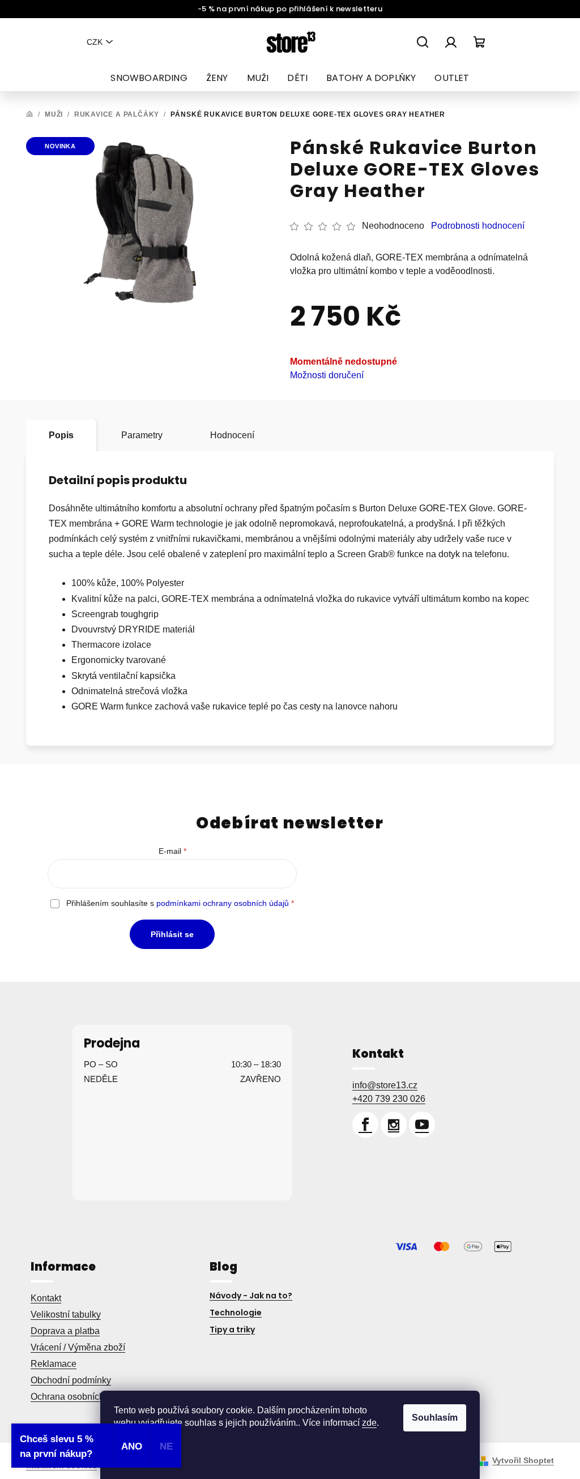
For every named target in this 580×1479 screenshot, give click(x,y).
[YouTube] (422, 1125)
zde (369, 1422)
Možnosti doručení (327, 375)
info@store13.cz (384, 1085)
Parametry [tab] (142, 435)
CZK (95, 41)
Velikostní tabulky (66, 1314)
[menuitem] (148, 78)
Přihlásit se (172, 934)
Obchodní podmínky (71, 1380)
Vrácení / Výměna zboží (78, 1347)
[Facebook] (365, 1125)
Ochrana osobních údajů (80, 1396)
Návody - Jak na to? (251, 1296)
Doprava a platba (65, 1331)
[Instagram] (394, 1125)
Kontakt (46, 1298)
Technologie (236, 1312)
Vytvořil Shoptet (523, 1460)
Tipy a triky (232, 1329)
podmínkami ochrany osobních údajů (222, 903)
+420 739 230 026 (388, 1099)
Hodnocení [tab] (232, 435)
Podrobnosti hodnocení (477, 225)
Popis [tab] (61, 435)
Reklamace (53, 1364)
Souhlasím (435, 1417)
